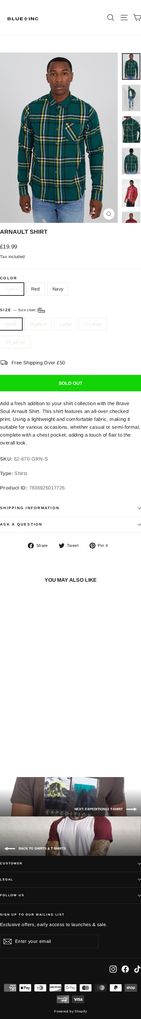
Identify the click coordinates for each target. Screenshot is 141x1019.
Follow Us (12, 895)
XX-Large (15, 342)
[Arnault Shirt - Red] (17, 746)
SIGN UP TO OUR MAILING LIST (32, 914)
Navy (57, 289)
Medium (38, 324)
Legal (6, 879)
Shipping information (29, 508)
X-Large (93, 324)
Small (11, 324)
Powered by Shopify (70, 1011)
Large (65, 324)
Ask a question (21, 524)
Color (8, 278)
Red (35, 289)
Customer (11, 863)
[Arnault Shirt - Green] (10, 746)
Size (18, 310)
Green (12, 289)
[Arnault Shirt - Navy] (24, 746)
